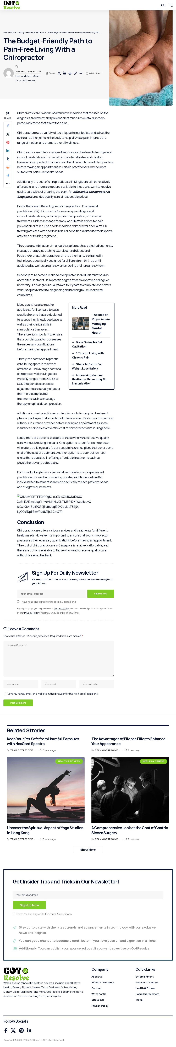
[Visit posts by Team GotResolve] (8, 73)
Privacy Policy (31, 612)
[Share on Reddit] (69, 73)
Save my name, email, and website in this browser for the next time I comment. (53, 693)
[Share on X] (59, 73)
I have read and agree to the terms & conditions (48, 601)
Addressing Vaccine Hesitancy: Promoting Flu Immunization (89, 379)
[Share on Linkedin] (64, 73)
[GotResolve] (11, 5)
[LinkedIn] (29, 1031)
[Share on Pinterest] (8, 142)
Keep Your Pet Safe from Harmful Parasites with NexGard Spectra (43, 741)
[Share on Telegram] (8, 175)
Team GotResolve (28, 71)
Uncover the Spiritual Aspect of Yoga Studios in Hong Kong (45, 830)
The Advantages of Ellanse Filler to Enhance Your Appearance (128, 741)
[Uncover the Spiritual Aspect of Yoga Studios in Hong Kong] (46, 790)
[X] (13, 1031)
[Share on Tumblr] (8, 159)
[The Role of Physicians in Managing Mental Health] (80, 323)
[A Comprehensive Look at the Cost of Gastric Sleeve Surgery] (130, 790)
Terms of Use (61, 608)
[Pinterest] (21, 1031)
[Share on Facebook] (8, 126)
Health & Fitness (69, 761)
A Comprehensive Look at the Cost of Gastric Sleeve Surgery (129, 830)
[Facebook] (5, 1031)
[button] (155, 5)
